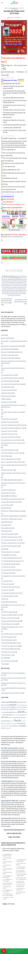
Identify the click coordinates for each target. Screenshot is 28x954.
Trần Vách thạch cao (7, 655)
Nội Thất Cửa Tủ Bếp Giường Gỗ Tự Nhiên (12, 516)
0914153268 (10, 904)
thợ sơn (22, 721)
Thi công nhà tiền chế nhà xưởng (10, 570)
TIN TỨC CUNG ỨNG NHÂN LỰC (10, 643)
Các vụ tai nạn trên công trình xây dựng (12, 384)
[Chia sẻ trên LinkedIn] (21, 270)
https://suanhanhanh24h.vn (15, 236)
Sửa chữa (17, 715)
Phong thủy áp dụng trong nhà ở (10, 537)
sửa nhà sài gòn (22, 293)
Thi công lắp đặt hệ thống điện (9, 564)
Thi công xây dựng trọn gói (8, 596)
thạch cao (11, 721)
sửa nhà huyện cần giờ (15, 280)
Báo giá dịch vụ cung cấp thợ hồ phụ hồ (12, 346)
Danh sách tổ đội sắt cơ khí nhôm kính (11, 440)
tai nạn (17, 717)
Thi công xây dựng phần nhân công (11, 593)
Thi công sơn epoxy (6, 584)
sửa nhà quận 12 (16, 285)
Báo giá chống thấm (6, 338)
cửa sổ (22, 707)
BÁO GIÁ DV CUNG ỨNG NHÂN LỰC (11, 352)
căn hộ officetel (11, 707)
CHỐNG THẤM (5, 399)
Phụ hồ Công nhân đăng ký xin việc (11, 540)
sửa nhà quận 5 (20, 287)
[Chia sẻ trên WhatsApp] (7, 270)
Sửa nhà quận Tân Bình (17, 292)
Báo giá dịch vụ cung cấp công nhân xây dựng (14, 341)
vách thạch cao (15, 726)
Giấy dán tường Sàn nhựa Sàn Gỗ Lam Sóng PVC (13, 474)
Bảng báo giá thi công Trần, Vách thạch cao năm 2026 (13, 684)
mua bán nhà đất (19, 709)
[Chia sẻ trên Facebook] (9, 270)
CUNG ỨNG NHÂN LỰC (7, 781)
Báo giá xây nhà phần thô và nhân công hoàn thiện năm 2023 (13, 362)
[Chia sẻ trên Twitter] (12, 270)
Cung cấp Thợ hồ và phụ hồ (8, 422)
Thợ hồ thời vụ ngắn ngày (8, 612)
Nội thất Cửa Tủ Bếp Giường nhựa (10, 519)
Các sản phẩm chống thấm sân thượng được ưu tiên (13, 689)
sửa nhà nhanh (12, 284)
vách (10, 726)
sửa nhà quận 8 (18, 288)
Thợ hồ (17, 720)
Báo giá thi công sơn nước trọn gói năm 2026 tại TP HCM (13, 679)
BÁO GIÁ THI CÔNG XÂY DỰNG (9, 358)
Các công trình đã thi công (8, 375)
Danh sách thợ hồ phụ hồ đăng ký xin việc (12, 428)
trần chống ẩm (8, 723)
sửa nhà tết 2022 (16, 295)
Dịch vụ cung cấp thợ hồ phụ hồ (10, 459)
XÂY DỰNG (4, 658)
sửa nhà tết (9, 295)
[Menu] (2, 3)
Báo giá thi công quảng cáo (8, 355)
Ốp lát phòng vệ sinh (6, 528)
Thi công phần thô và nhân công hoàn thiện (13, 576)
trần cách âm (14, 723)
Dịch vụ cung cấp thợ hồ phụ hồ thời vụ (12, 462)
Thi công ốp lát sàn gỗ (7, 573)
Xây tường (4, 664)
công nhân (20, 702)
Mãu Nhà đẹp (5, 508)
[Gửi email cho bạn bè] (15, 270)
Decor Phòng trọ (5, 456)
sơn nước (9, 715)
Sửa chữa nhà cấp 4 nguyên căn (10, 546)
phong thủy (10, 712)
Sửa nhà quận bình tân (10, 290)
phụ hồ (21, 712)
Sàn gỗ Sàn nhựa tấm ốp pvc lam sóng (12, 543)
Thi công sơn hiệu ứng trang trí (9, 587)
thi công (6, 721)
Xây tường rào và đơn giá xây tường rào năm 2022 (20, 301)
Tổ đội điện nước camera (8, 652)
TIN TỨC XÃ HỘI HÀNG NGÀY (9, 649)
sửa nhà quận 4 (13, 287)
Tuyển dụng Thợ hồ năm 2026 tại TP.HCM (12, 693)
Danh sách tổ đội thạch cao (8, 450)
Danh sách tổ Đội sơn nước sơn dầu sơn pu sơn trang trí (13, 444)
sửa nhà (3, 279)
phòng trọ (16, 712)
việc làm (6, 726)
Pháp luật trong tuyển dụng (8, 534)
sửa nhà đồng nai (18, 279)
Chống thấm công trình (7, 402)
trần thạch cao (21, 723)
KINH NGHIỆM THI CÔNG (8, 496)
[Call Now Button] (4, 951)
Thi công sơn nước (6, 590)
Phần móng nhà (5, 531)
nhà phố (5, 712)
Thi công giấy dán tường (8, 555)
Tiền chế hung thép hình (7, 637)
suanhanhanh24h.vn (13, 748)
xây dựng (22, 726)
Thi (20, 17)
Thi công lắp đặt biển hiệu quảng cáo (11, 561)
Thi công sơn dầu (6, 581)
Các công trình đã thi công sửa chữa (11, 378)
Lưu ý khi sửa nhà (6, 505)
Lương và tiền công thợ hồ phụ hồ (10, 502)
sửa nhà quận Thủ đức (13, 293)
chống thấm (12, 702)
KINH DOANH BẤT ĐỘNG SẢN (9, 801)
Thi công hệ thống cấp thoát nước (10, 558)
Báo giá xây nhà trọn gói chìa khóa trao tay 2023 (13, 369)
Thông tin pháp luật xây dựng (9, 624)
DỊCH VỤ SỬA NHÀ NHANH (8, 761)
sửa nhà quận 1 (19, 284)
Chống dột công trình (7, 393)
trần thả (3, 726)
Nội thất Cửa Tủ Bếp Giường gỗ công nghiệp (13, 511)
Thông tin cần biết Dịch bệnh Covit (10, 615)
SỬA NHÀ (3, 549)
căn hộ (5, 707)
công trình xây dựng (20, 705)
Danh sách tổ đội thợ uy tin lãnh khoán (11, 453)
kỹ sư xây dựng (4, 709)
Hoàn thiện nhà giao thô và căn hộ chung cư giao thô (13, 484)
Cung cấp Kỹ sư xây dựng (8, 419)
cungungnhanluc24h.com (14, 952)
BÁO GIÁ (3, 335)
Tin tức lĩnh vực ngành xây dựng (10, 646)
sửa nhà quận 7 (11, 288)
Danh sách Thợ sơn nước (8, 431)
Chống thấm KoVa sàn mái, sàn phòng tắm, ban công (13, 674)
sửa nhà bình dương (10, 279)
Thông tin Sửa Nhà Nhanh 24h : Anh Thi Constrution (14, 9)
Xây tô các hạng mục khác (8, 661)
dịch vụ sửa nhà (23, 277)
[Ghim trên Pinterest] (18, 270)
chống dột (4, 702)
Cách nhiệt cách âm (6, 387)
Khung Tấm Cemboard (7, 490)
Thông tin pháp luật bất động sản (10, 621)
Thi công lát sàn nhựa (7, 567)
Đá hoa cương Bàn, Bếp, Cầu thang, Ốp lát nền (13, 465)
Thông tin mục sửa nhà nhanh (9, 618)
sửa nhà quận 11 (9, 285)
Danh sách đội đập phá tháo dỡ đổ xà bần (12, 425)
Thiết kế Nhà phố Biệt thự (8, 602)
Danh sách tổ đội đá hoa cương (10, 437)
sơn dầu (4, 715)
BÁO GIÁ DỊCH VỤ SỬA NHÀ (8, 349)
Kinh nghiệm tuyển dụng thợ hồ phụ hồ (11, 499)
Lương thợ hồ (12, 709)
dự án (25, 707)
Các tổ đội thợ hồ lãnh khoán (9, 381)
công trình (12, 705)
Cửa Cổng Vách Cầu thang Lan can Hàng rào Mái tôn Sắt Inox (13, 406)
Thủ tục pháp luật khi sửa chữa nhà (11, 634)
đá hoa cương (8, 728)
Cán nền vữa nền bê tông (8, 390)
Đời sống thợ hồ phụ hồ (7, 470)
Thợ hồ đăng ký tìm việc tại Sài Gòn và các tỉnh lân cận (13, 606)
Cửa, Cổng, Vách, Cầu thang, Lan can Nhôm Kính (13, 413)
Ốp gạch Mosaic (5, 522)
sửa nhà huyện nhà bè (21, 282)
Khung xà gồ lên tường (7, 493)
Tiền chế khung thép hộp (8, 640)
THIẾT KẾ (3, 599)
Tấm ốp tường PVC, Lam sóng (9, 552)
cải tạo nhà (18, 707)
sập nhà (13, 715)
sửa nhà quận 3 (6, 287)
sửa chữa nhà (23, 715)
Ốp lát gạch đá (5, 525)
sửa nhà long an (4, 284)
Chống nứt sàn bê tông (7, 396)
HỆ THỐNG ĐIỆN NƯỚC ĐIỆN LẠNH (10, 480)
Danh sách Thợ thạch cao (8, 434)
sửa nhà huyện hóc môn (10, 282)
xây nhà (3, 728)
